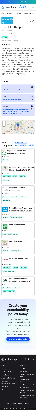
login (22, 7)
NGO (2, 13)
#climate (5, 37)
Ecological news (6, 369)
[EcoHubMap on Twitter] (32, 359)
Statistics (27, 403)
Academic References (8, 378)
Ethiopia (18, 13)
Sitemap (20, 403)
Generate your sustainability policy (18, 2)
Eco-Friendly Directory (8, 372)
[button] (18, 125)
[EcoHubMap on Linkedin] (28, 359)
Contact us (4, 386)
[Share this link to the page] (33, 21)
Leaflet (32, 133)
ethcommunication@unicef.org (13, 99)
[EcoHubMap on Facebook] (24, 359)
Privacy (8, 403)
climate (9, 13)
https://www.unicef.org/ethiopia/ (13, 90)
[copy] (32, 90)
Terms (14, 403)
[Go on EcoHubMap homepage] (10, 7)
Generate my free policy (18, 339)
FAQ (2, 389)
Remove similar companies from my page (24, 144)
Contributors (5, 375)
